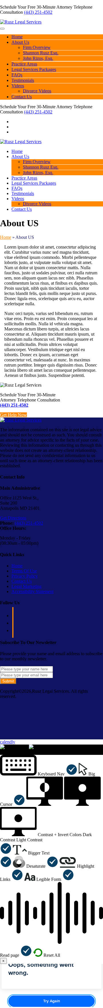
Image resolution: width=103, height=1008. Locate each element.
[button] (39, 773)
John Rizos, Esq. (38, 58)
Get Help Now (13, 414)
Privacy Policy (24, 576)
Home (17, 36)
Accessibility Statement (32, 591)
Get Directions (13, 517)
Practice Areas (24, 64)
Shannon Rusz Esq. (40, 52)
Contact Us (21, 96)
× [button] (1, 752)
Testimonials (22, 80)
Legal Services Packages (33, 69)
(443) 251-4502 (38, 12)
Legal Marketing (26, 586)
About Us (20, 42)
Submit (8, 681)
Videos (17, 85)
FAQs (16, 74)
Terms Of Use (24, 570)
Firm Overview (37, 47)
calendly (7, 741)
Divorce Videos (37, 90)
